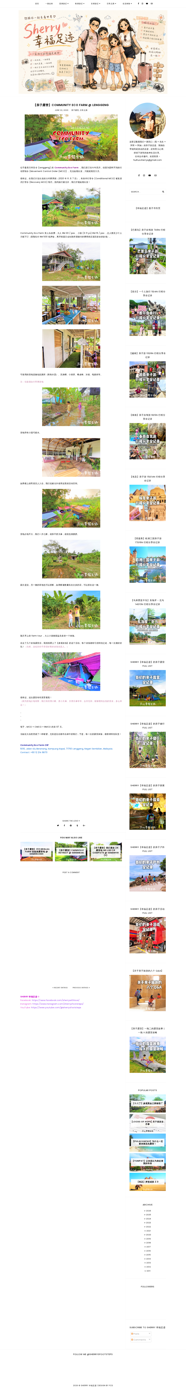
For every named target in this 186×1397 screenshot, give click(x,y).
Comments (139, 1339)
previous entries (81, 988)
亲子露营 (75, 110)
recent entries (60, 988)
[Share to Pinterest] (71, 825)
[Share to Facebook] (64, 825)
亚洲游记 (63, 3)
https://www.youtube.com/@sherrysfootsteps (56, 1007)
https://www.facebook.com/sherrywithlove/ (56, 1000)
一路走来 (49, 3)
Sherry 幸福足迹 (88, 1385)
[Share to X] (58, 825)
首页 (37, 3)
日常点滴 (110, 3)
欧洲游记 (79, 3)
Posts (136, 1333)
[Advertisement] (71, 962)
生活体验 (126, 3)
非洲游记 (95, 3)
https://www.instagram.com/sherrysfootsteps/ (58, 1003)
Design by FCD (105, 1385)
